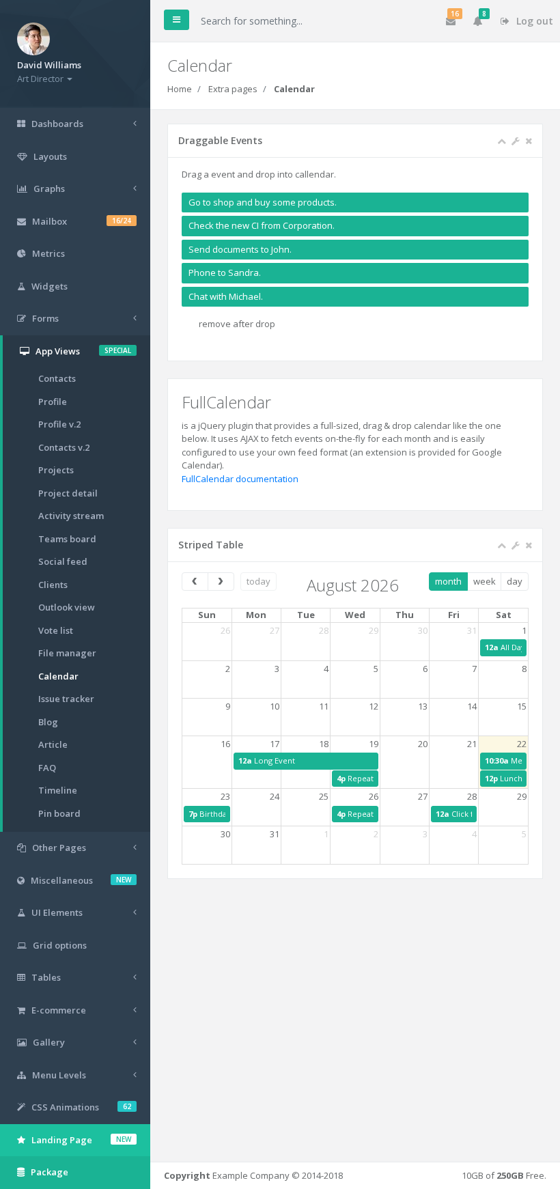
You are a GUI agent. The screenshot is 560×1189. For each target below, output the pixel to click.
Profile (52, 401)
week (484, 581)
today (258, 581)
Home (179, 89)
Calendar (58, 676)
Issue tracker (66, 699)
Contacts (57, 378)
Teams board (67, 539)
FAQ (47, 767)
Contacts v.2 (63, 447)
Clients (53, 584)
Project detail (68, 493)
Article (53, 744)
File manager (67, 653)
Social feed (62, 561)
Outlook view (66, 607)
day (514, 581)
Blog (48, 722)
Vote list (55, 630)
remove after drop (237, 324)
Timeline (57, 790)
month (448, 581)
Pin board (59, 813)
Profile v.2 (59, 424)
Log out (533, 20)
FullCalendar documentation (240, 479)
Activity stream (71, 515)
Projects (56, 470)
